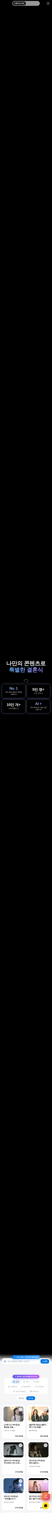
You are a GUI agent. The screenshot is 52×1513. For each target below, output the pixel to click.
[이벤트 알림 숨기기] (49, 1492)
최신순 (21, 1398)
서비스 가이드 (33, 3)
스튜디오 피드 (19, 3)
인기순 (30, 1398)
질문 (45, 1361)
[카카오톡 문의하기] (45, 1506)
